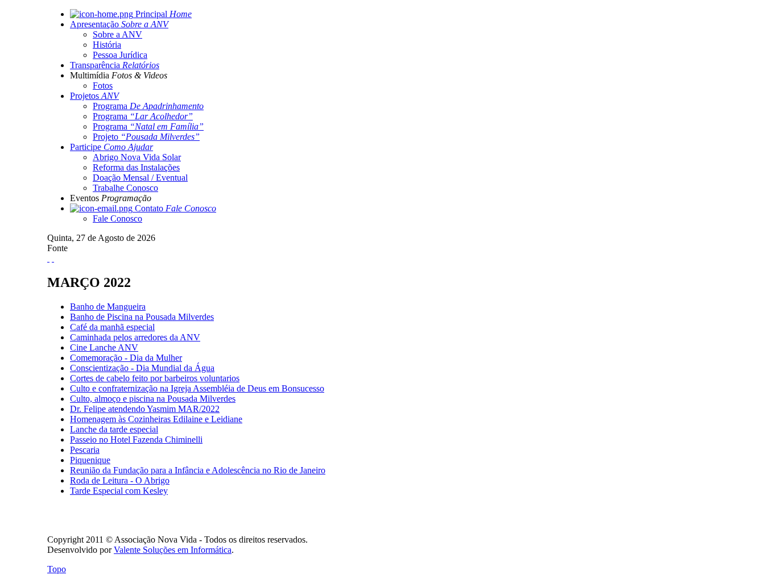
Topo (56, 569)
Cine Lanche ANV (104, 347)
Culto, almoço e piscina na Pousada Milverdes (152, 398)
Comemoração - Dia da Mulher (126, 358)
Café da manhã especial (112, 327)
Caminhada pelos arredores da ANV (135, 337)
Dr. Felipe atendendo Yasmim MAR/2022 (145, 409)
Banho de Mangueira (108, 306)
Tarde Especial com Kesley (119, 490)
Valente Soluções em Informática (173, 550)
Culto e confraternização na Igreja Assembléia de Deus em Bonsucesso (197, 388)
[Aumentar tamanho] (48, 258)
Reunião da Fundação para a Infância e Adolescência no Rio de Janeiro (197, 470)
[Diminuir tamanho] (53, 258)
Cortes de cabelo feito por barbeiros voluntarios (154, 378)
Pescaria (85, 450)
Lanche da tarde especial (114, 429)
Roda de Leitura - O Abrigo (120, 480)
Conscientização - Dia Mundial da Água (142, 368)
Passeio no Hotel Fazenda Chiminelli (136, 439)
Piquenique (90, 460)
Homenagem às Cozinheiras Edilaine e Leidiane (156, 419)
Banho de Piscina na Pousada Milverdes (142, 317)
